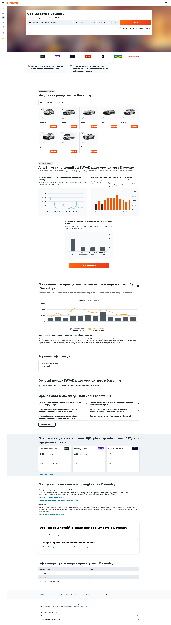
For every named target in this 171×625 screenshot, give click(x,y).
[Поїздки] (3, 33)
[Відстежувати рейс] (3, 27)
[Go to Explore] (3, 23)
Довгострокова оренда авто (82, 547)
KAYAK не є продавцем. (48, 612)
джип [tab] (89, 300)
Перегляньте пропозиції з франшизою (51, 514)
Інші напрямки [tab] (77, 535)
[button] (3, 3)
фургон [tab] (96, 300)
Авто (49, 595)
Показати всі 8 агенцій (46, 474)
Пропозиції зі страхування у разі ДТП (51, 497)
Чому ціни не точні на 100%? (50, 619)
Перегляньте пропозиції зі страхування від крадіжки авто (58, 500)
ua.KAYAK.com (42, 595)
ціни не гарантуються (82, 606)
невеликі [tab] (82, 300)
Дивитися (53, 126)
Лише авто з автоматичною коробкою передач (136, 28)
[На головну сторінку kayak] (13, 3)
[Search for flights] (3, 9)
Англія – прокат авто (78, 595)
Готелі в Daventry (48, 547)
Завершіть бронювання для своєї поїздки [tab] (55, 535)
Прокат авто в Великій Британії (61, 595)
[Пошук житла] (3, 13)
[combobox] (36, 18)
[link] (89, 265)
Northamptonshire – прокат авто (95, 595)
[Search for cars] (3, 17)
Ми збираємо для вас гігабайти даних (54, 616)
